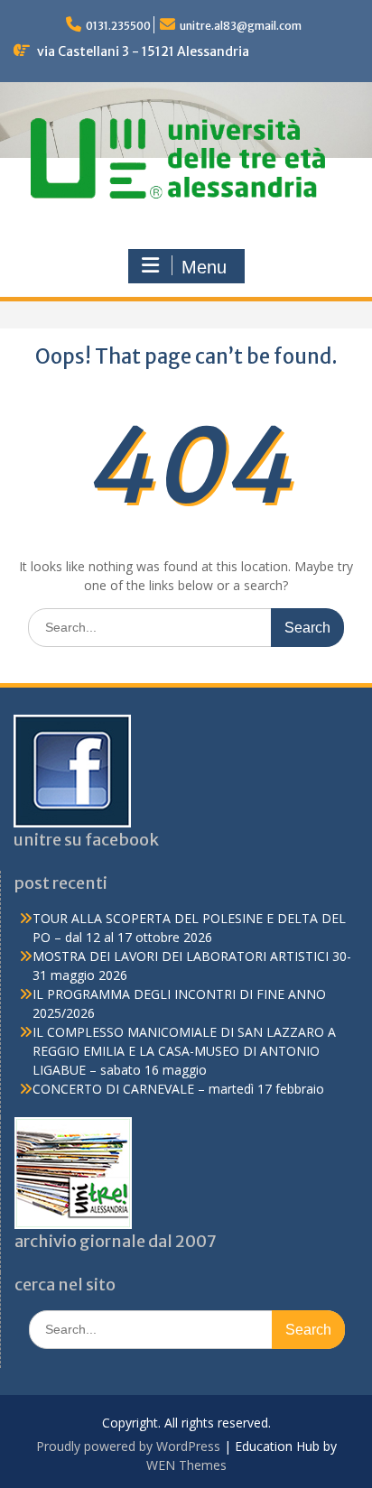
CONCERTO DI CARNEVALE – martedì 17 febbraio (178, 1088)
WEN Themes (186, 1465)
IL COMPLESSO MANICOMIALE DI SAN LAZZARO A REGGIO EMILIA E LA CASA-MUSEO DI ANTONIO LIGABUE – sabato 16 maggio (184, 1050)
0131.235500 (118, 25)
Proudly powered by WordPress (128, 1446)
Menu (204, 267)
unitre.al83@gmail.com (241, 25)
